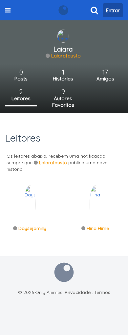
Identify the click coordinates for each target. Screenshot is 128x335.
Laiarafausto (66, 56)
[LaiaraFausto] (63, 36)
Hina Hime (98, 228)
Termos (102, 292)
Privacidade (78, 292)
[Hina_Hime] (95, 204)
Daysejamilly (32, 228)
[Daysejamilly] (29, 204)
